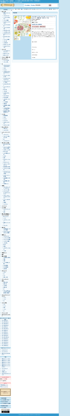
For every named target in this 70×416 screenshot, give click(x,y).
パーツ (4, 299)
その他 (4, 250)
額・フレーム (5, 216)
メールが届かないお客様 (5, 403)
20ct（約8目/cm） (5, 330)
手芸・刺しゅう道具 (5, 142)
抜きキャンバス (6, 53)
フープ (4, 218)
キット (4, 305)
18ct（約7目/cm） (5, 326)
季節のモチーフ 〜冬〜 (6, 364)
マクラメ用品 (4, 302)
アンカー (5, 69)
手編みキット (4, 252)
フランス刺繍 (5, 20)
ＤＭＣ (4, 68)
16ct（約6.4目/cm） (5, 323)
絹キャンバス (5, 55)
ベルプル (3, 370)
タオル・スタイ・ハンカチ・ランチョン (6, 196)
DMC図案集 (5, 265)
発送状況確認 (3, 398)
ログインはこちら (4, 386)
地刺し (4, 246)
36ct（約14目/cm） (5, 340)
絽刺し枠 (5, 287)
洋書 (4, 260)
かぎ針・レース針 (6, 149)
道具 (4, 157)
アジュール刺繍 (6, 39)
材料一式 (3, 227)
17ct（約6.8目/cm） (5, 325)
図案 (2, 254)
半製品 (3, 185)
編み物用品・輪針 (6, 166)
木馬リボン (5, 128)
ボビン (4, 272)
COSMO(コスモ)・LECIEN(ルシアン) (6, 72)
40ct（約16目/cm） (5, 343)
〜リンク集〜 (3, 407)
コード (4, 297)
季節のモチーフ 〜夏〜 (6, 360)
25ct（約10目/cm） (5, 333)
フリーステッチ (5, 351)
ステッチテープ (5, 58)
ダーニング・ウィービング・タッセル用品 (6, 172)
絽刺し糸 (5, 283)
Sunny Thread (6, 95)
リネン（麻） (5, 61)
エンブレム (5, 204)
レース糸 (3, 114)
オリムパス (5, 120)
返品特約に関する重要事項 (37, 24)
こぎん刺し (5, 242)
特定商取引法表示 (4, 405)
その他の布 (5, 42)
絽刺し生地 (5, 282)
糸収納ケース (5, 183)
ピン (4, 275)
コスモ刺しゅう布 (6, 32)
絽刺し (3, 280)
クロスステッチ (6, 15)
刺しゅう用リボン (5, 127)
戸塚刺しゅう (4, 371)
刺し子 (4, 244)
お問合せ (33, 5)
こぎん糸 (5, 91)
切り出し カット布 (6, 44)
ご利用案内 (28, 5)
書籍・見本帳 (4, 256)
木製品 (4, 202)
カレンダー (5, 225)
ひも (4, 304)
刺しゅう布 (4, 11)
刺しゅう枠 (5, 151)
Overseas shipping (4, 401)
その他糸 (5, 285)
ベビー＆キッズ (5, 368)
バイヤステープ (6, 140)
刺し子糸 (5, 89)
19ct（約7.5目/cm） (5, 328)
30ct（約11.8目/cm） (5, 337)
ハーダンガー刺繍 (6, 237)
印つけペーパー (6, 162)
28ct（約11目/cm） (5, 335)
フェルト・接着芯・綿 (6, 57)
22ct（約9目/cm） (5, 332)
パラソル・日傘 (6, 189)
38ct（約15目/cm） (5, 342)
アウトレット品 (5, 312)
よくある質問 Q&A (5, 399)
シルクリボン (5, 130)
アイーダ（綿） (6, 60)
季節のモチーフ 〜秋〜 (6, 362)
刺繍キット (4, 234)
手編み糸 (5, 103)
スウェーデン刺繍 (6, 239)
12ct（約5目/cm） (5, 320)
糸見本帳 (5, 268)
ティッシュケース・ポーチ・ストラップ (6, 192)
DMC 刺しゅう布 (6, 30)
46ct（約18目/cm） (5, 345)
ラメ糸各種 (5, 101)
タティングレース (5, 279)
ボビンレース (4, 270)
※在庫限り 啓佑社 (6, 257)
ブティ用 (5, 41)
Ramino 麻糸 (5, 97)
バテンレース (5, 134)
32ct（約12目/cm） (5, 338)
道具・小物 (5, 277)
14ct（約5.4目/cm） (5, 321)
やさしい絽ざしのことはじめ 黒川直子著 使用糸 (6, 291)
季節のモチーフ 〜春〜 (6, 358)
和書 (4, 259)
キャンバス (4, 49)
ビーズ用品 (4, 207)
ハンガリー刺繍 (6, 241)
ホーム (12, 9)
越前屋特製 (5, 115)
